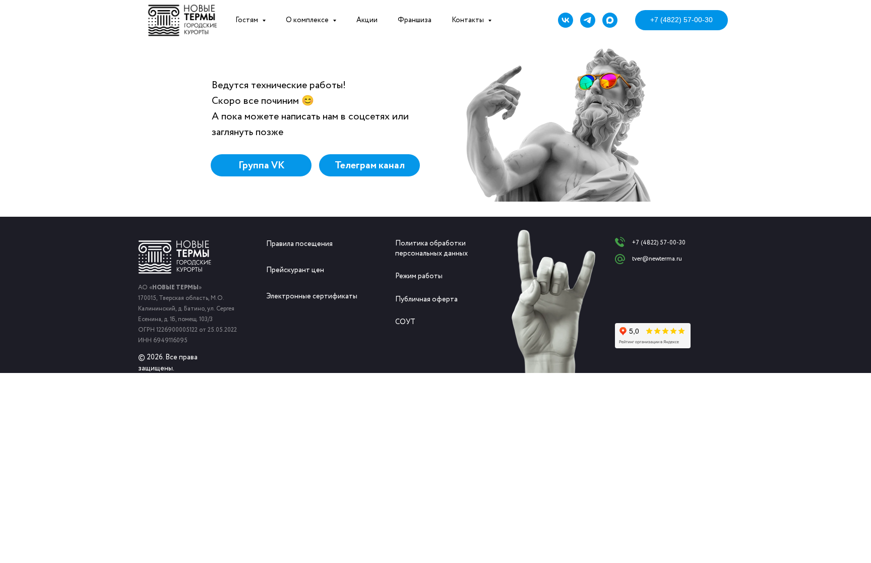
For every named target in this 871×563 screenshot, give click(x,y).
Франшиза (414, 20)
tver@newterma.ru (657, 259)
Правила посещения (299, 244)
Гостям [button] (247, 20)
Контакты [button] (468, 20)
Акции (367, 20)
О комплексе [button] (308, 20)
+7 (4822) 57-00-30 (659, 242)
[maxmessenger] (609, 20)
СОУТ (405, 322)
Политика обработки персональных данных (431, 248)
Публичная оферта (426, 299)
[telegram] (587, 20)
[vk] (565, 20)
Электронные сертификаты (311, 296)
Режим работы (419, 276)
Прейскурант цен (295, 270)
